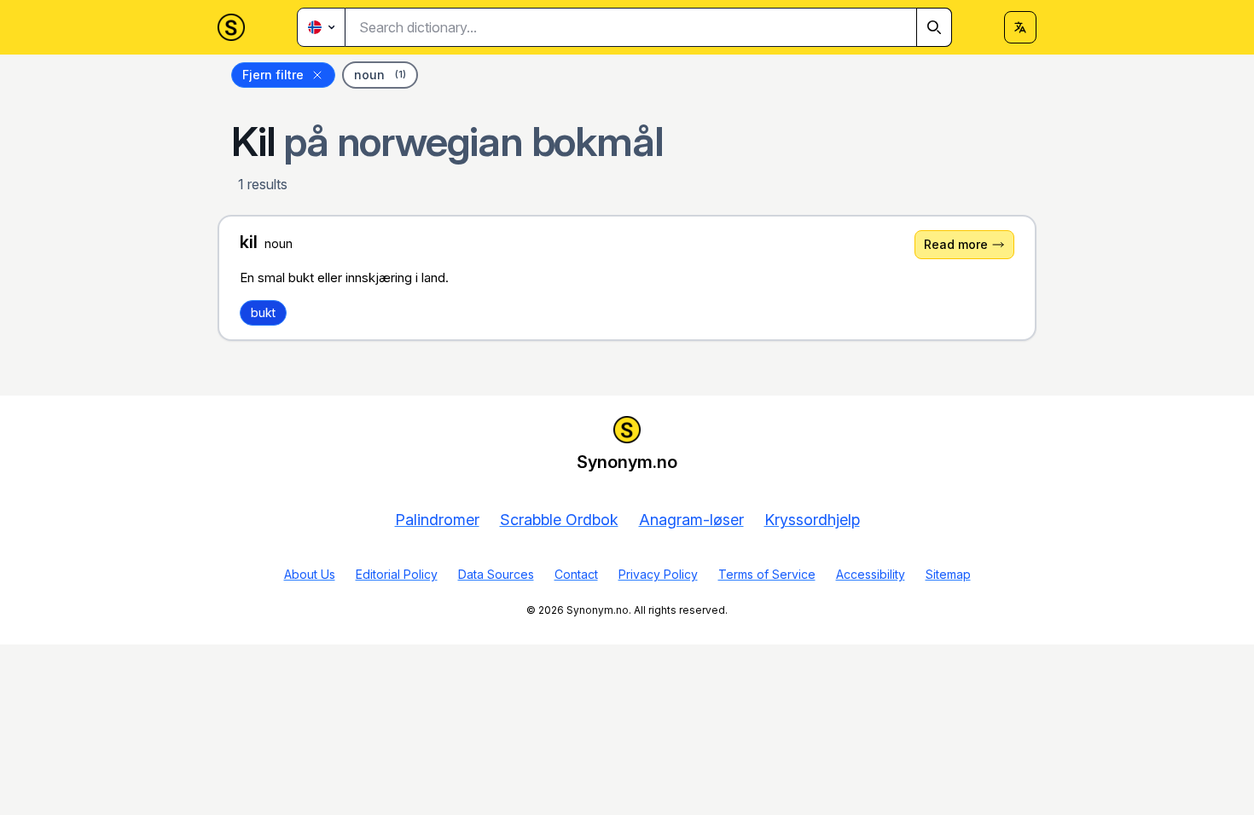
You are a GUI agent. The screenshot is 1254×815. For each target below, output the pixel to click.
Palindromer (437, 520)
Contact (576, 574)
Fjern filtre (273, 74)
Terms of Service (767, 574)
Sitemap (948, 574)
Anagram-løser (691, 520)
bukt (263, 312)
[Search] (934, 27)
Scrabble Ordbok (559, 520)
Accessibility (870, 574)
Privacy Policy (658, 574)
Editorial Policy (397, 574)
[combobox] (648, 27)
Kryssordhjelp (812, 520)
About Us (309, 574)
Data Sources (496, 574)
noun (380, 74)
